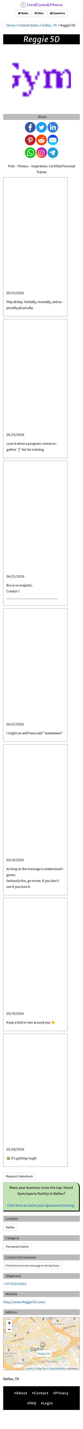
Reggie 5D (44, 1353)
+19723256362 (14, 1284)
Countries (58, 13)
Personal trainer (17, 1247)
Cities (40, 13)
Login (48, 1403)
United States (29, 25)
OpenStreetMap (57, 1368)
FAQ (32, 1403)
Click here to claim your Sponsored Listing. (41, 1205)
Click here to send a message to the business (33, 1265)
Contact (41, 1393)
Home (24, 13)
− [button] (9, 1329)
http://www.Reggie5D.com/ (24, 1302)
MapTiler (41, 1368)
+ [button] (9, 1323)
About (21, 1393)
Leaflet (29, 1368)
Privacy (62, 1393)
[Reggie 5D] (42, 1344)
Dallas (10, 1227)
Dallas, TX (49, 25)
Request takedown (19, 1176)
